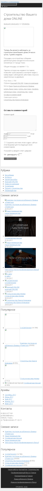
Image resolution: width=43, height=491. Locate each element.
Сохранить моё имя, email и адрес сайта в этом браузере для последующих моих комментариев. (20, 144)
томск (30, 92)
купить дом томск (24, 89)
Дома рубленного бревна (23, 479)
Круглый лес (23, 469)
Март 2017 (9, 403)
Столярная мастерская (13, 238)
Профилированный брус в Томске (23, 473)
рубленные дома (10, 92)
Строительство (33, 469)
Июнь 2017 (9, 397)
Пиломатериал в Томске (23, 476)
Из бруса (8, 177)
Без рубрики (9, 175)
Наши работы (13, 469)
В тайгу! (7, 276)
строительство (22, 92)
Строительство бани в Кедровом (16, 100)
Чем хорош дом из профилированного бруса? (22, 269)
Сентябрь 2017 (10, 395)
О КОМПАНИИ (10, 283)
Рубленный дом (10, 190)
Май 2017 (8, 399)
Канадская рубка (11, 179)
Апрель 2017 (9, 401)
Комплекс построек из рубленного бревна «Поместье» (21, 344)
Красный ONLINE (16, 83)
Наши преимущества (12, 213)
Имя (5, 134)
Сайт (29, 136)
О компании (9, 186)
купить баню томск (11, 89)
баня (11, 86)
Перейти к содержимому (10, 2)
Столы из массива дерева (14, 296)
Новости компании (31, 83)
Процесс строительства (14, 188)
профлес (35, 89)
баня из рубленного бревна (23, 86)
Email (32, 134)
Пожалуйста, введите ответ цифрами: (18, 151)
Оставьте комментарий (12, 95)
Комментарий (9, 114)
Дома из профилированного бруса (23, 482)
